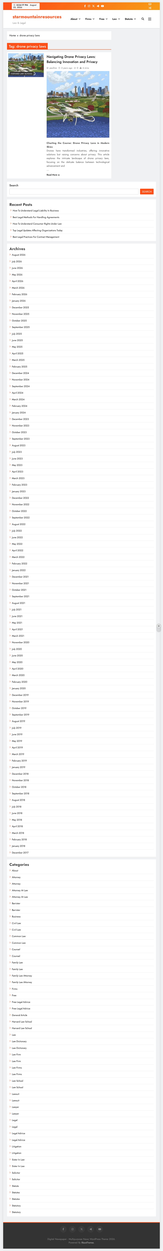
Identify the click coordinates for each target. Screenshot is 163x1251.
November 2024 (20, 379)
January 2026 (19, 301)
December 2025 (20, 307)
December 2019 (20, 695)
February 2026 (19, 294)
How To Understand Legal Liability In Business (36, 210)
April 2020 (17, 668)
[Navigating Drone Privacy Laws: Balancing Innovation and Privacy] (26, 65)
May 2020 (17, 662)
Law (114, 19)
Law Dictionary (19, 1041)
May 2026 (17, 274)
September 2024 (21, 386)
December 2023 (20, 419)
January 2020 (19, 688)
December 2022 (20, 498)
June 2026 (17, 268)
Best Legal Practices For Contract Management (36, 237)
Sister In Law (18, 1159)
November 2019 (20, 701)
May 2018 (17, 820)
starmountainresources (37, 16)
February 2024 (19, 406)
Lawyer (15, 1107)
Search (13, 185)
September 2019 (20, 714)
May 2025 (17, 347)
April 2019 (17, 747)
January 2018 (18, 846)
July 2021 (16, 609)
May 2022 (17, 544)
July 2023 (17, 452)
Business (16, 916)
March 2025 (18, 360)
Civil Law (16, 923)
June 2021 (17, 616)
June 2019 (17, 734)
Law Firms (17, 1067)
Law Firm (16, 1054)
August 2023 (18, 445)
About (74, 19)
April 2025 (17, 353)
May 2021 (17, 622)
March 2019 (18, 754)
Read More (52, 174)
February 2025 (19, 366)
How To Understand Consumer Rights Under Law (37, 223)
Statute (129, 19)
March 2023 (18, 478)
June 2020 (17, 655)
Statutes (16, 1192)
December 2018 (20, 774)
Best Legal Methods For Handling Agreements (36, 217)
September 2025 (20, 327)
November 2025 (20, 314)
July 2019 (16, 728)
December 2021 (20, 576)
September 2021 (20, 596)
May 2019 (17, 741)
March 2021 (18, 636)
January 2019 (18, 767)
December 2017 (20, 852)
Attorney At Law (20, 890)
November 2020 (20, 642)
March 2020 (18, 675)
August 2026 (18, 255)
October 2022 (19, 511)
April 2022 (17, 550)
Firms (88, 19)
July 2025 (17, 334)
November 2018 (20, 780)
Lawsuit (15, 1094)
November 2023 (20, 425)
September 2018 (20, 793)
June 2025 (17, 340)
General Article (19, 1015)
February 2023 (19, 485)
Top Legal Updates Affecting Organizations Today (38, 230)
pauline (53, 67)
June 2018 (17, 813)
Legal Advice (18, 1133)
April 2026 (17, 281)
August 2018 (18, 800)
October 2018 (19, 787)
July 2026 (17, 261)
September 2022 (21, 517)
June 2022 (17, 537)
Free (101, 19)
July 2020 (17, 649)
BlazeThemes (88, 1242)
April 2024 (17, 393)
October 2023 (19, 432)
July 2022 (17, 530)
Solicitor (16, 1173)
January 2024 (19, 412)
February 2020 (19, 682)
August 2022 (18, 524)
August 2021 (18, 603)
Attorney (16, 877)
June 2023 (17, 458)
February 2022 (19, 563)
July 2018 (16, 806)
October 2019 (19, 708)
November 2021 (20, 583)
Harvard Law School (21, 73)
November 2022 (20, 504)
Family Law (17, 962)
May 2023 (17, 465)
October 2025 (19, 320)
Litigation (16, 1146)
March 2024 (18, 399)
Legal (14, 1120)
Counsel (16, 949)
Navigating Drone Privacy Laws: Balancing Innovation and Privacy (72, 59)
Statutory (16, 1205)
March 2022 (18, 557)
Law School (17, 1081)
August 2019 (18, 721)
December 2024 (20, 373)
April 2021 (17, 629)
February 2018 (19, 839)
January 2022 (19, 570)
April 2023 (17, 471)
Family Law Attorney (22, 975)
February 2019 (19, 760)
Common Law (19, 936)
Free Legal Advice (21, 1002)
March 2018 (18, 833)
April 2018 (17, 826)
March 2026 (18, 288)
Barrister (16, 903)
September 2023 (20, 439)
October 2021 (19, 590)
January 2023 (18, 491)
